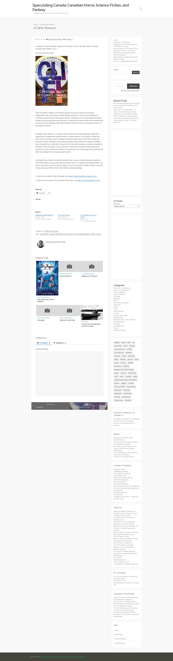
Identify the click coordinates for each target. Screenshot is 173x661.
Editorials (117, 298)
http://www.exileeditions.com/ (88, 180)
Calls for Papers (119, 294)
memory (123, 373)
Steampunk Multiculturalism (44, 215)
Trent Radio (128, 393)
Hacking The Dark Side (67, 320)
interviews (117, 366)
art (133, 342)
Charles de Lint (119, 349)
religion (123, 383)
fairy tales (131, 356)
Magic (116, 373)
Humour (123, 363)
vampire (117, 397)
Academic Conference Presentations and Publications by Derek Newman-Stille (126, 44)
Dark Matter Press (120, 476)
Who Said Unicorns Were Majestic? (45, 300)
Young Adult (118, 400)
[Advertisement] (127, 163)
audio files (118, 346)
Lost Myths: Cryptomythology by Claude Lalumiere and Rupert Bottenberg (125, 448)
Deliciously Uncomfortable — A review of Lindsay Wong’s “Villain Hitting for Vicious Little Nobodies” (126, 112)
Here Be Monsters (66, 276)
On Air (116, 309)
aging (123, 342)
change (132, 346)
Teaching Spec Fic (120, 560)
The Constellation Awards (123, 606)
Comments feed (120, 639)
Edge (124, 356)
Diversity (117, 356)
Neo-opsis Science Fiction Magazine (126, 486)
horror (116, 363)
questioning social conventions (125, 380)
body (125, 346)
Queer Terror (118, 108)
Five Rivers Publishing (121, 480)
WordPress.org (119, 643)
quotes (116, 383)
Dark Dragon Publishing (122, 473)
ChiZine (129, 349)
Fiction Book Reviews (47, 24)
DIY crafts (117, 296)
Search (116, 70)
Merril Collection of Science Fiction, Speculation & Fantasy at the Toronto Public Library (126, 535)
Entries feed (118, 634)
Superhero (118, 390)
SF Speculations (119, 322)
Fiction (116, 301)
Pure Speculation (120, 579)
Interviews (85, 321)
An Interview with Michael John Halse (127, 103)
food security (68, 234)
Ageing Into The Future (90, 276)
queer (135, 376)
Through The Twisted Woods (124, 457)
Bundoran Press (119, 469)
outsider (128, 376)
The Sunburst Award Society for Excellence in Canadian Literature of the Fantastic (126, 614)
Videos (116, 328)
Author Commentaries (121, 290)
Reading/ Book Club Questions (125, 320)
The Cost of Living (64, 215)
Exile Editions (59, 234)
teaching (127, 390)
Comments (44, 343)
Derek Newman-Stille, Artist (123, 438)
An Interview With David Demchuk (125, 105)
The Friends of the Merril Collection (126, 564)
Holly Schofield (79, 234)
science (98, 234)
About (116, 40)
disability (129, 353)
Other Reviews (119, 311)
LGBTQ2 (126, 366)
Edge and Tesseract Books (123, 478)
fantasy (123, 359)
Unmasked (40, 320)
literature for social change (123, 370)
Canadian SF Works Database (124, 522)
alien (129, 342)
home (137, 359)
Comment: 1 (69, 39)
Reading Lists (118, 317)
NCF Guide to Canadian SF (123, 543)
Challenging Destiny (121, 471)
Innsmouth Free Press (121, 484)
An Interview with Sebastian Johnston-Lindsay (91, 325)
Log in (116, 630)
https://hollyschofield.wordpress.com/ (82, 176)
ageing (116, 342)
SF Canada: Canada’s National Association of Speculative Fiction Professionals (126, 553)
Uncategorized (119, 326)
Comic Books (119, 353)
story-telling (131, 387)
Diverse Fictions (119, 440)
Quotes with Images (121, 315)
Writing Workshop (120, 330)
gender (130, 359)
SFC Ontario (118, 558)
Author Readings (119, 292)
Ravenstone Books (120, 492)
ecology (52, 234)
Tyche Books (118, 494)
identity (130, 363)
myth (116, 376)
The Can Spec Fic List (121, 562)
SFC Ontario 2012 (120, 581)
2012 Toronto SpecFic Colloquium (126, 576)
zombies (128, 400)
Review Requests (120, 55)
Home (35, 24)
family (116, 359)
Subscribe (133, 86)
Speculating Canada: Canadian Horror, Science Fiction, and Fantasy (62, 657)
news (121, 376)
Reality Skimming (120, 549)
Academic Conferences (122, 288)
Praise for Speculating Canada (124, 53)
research (87, 234)
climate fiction (44, 234)
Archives (117, 204)
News (115, 307)
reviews (92, 234)
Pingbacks (60, 343)
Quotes (116, 313)
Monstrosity (132, 373)
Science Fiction (119, 387)
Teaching (117, 324)
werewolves (126, 397)
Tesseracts (118, 393)
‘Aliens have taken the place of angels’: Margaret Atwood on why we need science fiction (125, 513)
